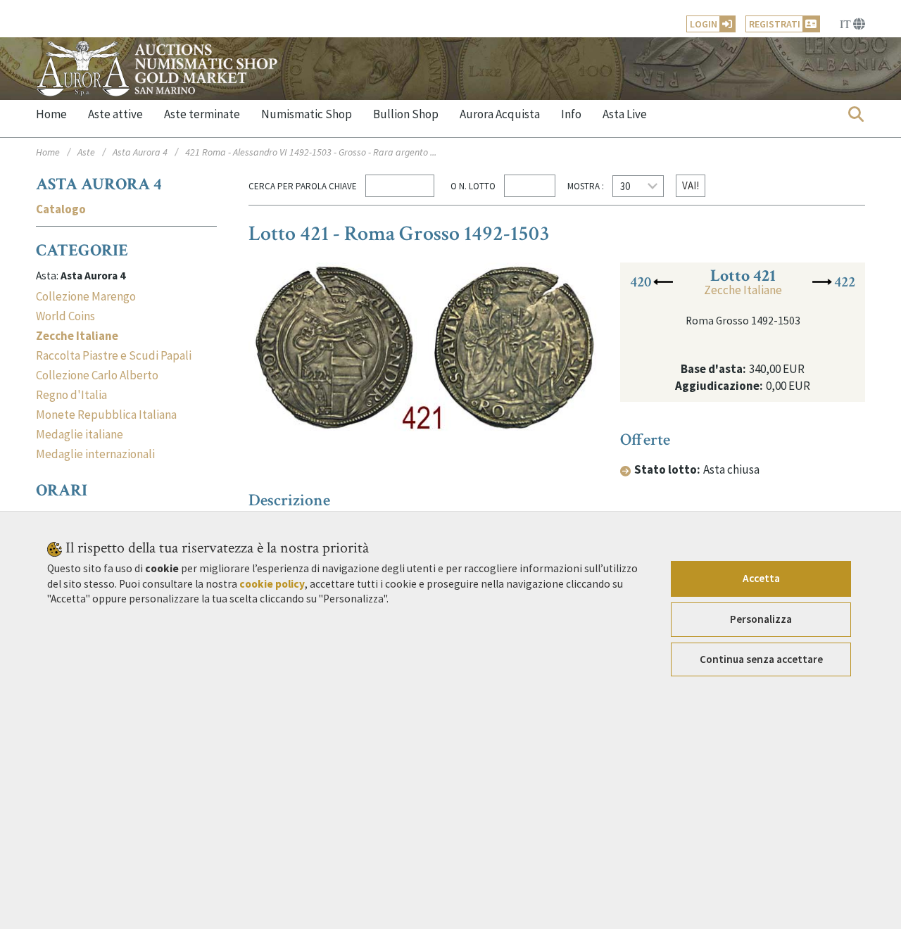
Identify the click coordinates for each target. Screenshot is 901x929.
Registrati (774, 24)
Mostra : (585, 186)
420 (640, 281)
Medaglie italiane (79, 434)
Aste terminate (202, 114)
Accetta (761, 578)
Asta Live (625, 114)
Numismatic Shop (306, 114)
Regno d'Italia (71, 395)
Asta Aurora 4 (140, 152)
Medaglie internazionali (95, 454)
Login (703, 24)
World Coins (65, 316)
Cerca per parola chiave (302, 186)
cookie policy (272, 583)
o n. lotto (471, 186)
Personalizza (761, 619)
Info (571, 114)
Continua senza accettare (761, 659)
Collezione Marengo (86, 296)
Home (51, 114)
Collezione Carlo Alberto (97, 375)
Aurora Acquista (500, 114)
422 (844, 281)
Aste (86, 152)
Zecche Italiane (743, 290)
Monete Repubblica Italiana (106, 414)
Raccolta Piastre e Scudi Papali (113, 355)
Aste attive (115, 114)
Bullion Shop (406, 114)
